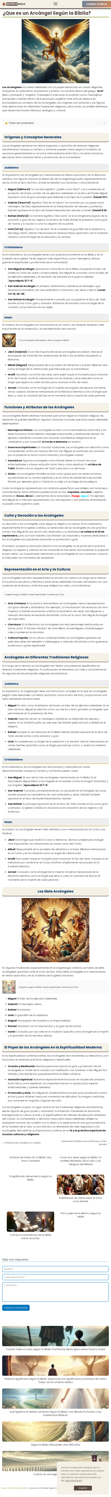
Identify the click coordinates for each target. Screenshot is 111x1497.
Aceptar (83, 1488)
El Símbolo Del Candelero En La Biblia (22, 1142)
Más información (74, 1480)
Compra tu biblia (96, 4)
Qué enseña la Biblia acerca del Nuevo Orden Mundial (84, 1143)
